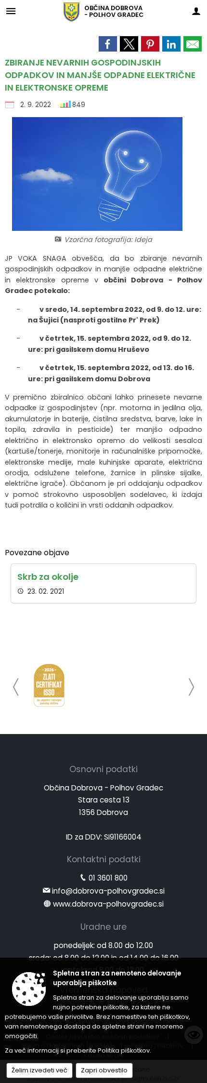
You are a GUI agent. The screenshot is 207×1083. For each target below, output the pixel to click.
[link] (107, 44)
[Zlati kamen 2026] (49, 685)
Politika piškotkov (124, 1050)
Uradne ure (103, 927)
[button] (16, 687)
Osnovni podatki (103, 769)
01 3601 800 (108, 878)
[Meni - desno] (196, 11)
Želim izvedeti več (39, 1070)
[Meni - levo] (11, 11)
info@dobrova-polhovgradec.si (108, 891)
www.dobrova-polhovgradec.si (108, 904)
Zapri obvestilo (104, 1070)
